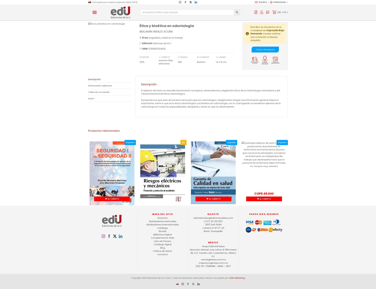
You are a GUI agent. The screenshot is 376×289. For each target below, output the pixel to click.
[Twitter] (115, 236)
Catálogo (162, 227)
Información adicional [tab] (100, 85)
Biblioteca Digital (162, 234)
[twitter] (190, 2)
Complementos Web (162, 237)
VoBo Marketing (237, 278)
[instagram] (180, 2)
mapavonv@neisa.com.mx (213, 262)
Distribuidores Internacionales (162, 224)
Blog (162, 247)
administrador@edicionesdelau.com (213, 217)
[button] (95, 12)
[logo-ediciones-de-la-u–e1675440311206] (120, 7)
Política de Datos (162, 251)
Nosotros (163, 217)
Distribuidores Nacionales (162, 221)
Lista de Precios (162, 241)
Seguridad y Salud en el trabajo (166, 37)
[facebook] (185, 2)
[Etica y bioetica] (110, 24)
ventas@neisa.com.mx (213, 259)
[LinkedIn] (120, 236)
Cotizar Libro (261, 49)
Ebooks (162, 231)
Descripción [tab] (94, 79)
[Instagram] (103, 236)
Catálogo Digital (163, 244)
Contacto (162, 254)
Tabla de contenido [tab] (99, 92)
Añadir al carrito (112, 199)
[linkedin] (196, 2)
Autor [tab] (91, 98)
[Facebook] (109, 236)
